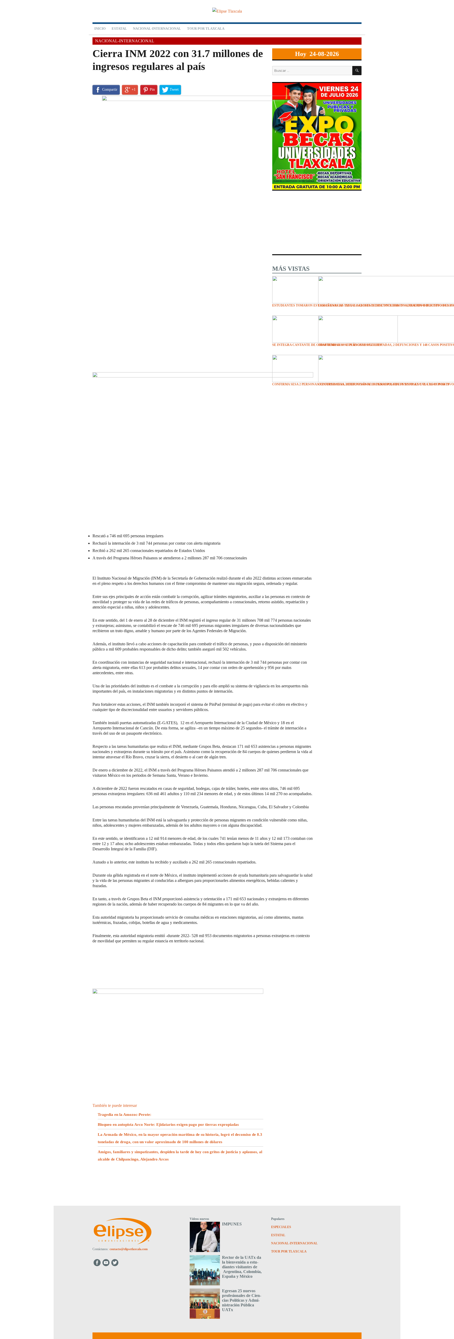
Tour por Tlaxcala (205, 28)
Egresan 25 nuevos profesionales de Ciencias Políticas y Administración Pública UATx (241, 1300)
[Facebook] (97, 1262)
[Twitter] (115, 1262)
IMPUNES (232, 1224)
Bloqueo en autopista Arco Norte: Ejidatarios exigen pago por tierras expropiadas (168, 1124)
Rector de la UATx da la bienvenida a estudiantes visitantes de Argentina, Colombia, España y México (242, 1267)
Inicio (100, 28)
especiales (281, 1227)
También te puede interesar (114, 1105)
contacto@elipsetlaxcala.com (129, 1249)
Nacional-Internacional (157, 28)
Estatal (119, 28)
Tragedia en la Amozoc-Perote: (124, 1114)
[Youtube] (106, 1262)
